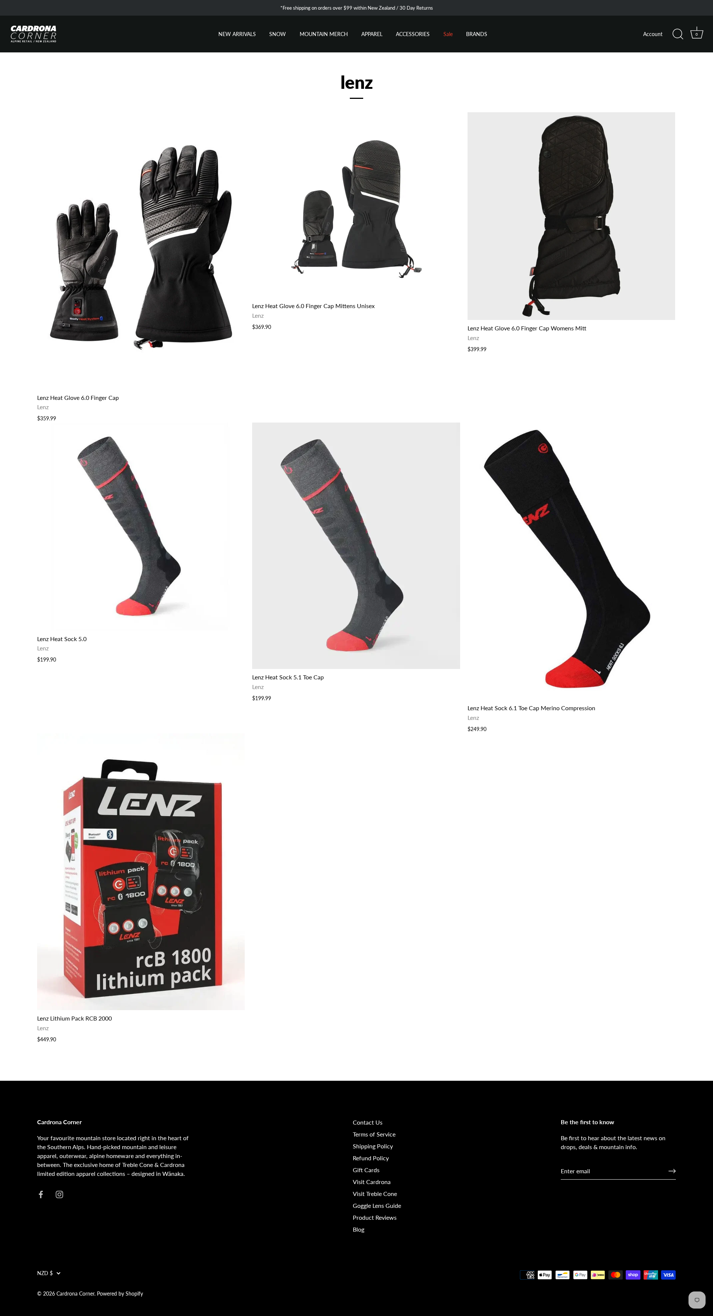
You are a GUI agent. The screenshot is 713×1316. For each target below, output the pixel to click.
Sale (448, 34)
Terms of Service (374, 1134)
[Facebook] (85, 1287)
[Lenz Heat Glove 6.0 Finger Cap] (141, 250)
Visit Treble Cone (375, 1193)
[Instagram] (100, 1287)
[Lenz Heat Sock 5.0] (141, 526)
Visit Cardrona (372, 1181)
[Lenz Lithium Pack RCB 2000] (141, 872)
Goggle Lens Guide (377, 1205)
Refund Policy (371, 1157)
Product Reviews (375, 1217)
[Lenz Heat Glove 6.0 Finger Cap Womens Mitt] (571, 216)
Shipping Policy (373, 1146)
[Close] (167, 1176)
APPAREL (371, 34)
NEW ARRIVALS (237, 34)
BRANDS (476, 34)
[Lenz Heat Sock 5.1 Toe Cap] (356, 546)
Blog (358, 1229)
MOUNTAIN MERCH (324, 34)
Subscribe (92, 1265)
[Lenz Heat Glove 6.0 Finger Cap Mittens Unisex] (356, 205)
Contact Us (367, 1122)
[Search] (678, 34)
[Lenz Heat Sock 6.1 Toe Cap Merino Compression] (571, 561)
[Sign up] (672, 1171)
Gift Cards (366, 1169)
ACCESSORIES (413, 34)
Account (652, 34)
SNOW (277, 34)
